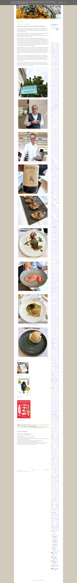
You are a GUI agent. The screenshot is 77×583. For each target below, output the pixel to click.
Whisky (58, 518)
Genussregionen (51, 19)
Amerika (52, 63)
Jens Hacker (53, 252)
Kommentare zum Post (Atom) (25, 471)
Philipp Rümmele (57, 401)
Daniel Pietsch (57, 152)
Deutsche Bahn (55, 160)
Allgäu (58, 61)
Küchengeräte (57, 293)
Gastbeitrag (52, 202)
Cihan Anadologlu (56, 138)
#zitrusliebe (57, 49)
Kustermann (57, 294)
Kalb (58, 275)
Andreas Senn (56, 74)
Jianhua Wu (55, 255)
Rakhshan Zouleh (53, 409)
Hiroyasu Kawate (53, 236)
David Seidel (52, 156)
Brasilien (52, 109)
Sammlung (55, 428)
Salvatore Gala (56, 427)
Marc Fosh (55, 310)
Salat (52, 427)
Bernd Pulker (57, 102)
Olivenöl (56, 383)
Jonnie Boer (57, 266)
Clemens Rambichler (56, 144)
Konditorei (57, 290)
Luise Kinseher (56, 301)
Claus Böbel (55, 141)
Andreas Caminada (56, 69)
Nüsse (58, 379)
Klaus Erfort (54, 285)
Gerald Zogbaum (57, 209)
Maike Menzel (57, 304)
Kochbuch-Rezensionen (25, 19)
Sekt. (58, 445)
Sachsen (58, 426)
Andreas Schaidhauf (54, 73)
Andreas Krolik (53, 72)
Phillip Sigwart (57, 402)
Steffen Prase (57, 469)
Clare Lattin (53, 139)
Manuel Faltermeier (54, 307)
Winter (52, 522)
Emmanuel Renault (54, 172)
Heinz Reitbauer (57, 230)
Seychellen (52, 447)
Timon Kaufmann (56, 493)
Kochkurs (52, 289)
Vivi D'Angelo (57, 510)
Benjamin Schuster (53, 99)
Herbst (58, 234)
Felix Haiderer (53, 183)
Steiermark (54, 471)
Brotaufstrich (53, 110)
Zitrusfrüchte (53, 530)
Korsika (52, 292)
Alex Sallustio (57, 53)
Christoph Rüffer (53, 136)
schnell (58, 432)
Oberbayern (53, 380)
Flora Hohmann (53, 186)
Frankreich (52, 193)
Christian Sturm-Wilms (55, 127)
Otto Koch (57, 389)
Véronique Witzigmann (55, 506)
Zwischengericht (54, 531)
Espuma (54, 176)
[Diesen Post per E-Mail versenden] (31, 426)
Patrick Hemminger (56, 392)
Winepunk (57, 521)
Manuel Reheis (35, 427)
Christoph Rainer (56, 135)
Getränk (55, 211)
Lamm (52, 295)
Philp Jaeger (53, 403)
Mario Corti (57, 320)
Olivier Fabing (53, 386)
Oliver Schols (55, 384)
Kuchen (52, 293)
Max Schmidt (57, 338)
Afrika (57, 52)
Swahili (58, 478)
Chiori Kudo (55, 117)
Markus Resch (53, 324)
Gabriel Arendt (57, 200)
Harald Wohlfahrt (56, 225)
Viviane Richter (53, 511)
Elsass (55, 171)
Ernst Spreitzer (55, 175)
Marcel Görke (57, 311)
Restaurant (41, 427)
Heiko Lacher (57, 228)
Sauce (58, 431)
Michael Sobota (57, 357)
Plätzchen (52, 404)
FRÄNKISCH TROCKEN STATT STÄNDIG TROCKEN (55, 558)
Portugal (58, 404)
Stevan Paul (57, 473)
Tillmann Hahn (53, 491)
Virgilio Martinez (56, 509)
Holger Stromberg (56, 237)
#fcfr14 (58, 43)
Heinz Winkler (53, 231)
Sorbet (55, 459)
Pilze (58, 403)
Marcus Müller (57, 317)
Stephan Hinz (53, 473)
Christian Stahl (57, 126)
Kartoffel (58, 280)
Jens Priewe (57, 253)
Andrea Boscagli (57, 67)
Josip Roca (55, 269)
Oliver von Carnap (56, 385)
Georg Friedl (57, 206)
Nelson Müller (56, 369)
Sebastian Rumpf (53, 444)
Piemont (56, 403)
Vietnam (57, 507)
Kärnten (55, 280)
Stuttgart (52, 476)
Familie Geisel (57, 181)
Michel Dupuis (53, 360)
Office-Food (56, 381)
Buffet (58, 110)
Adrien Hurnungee (53, 52)
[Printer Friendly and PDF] (18, 425)
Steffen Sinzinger (53, 470)
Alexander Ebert (53, 54)
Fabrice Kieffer (53, 181)
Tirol (56, 494)
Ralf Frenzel (53, 410)
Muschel (52, 367)
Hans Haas (55, 219)
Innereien (55, 243)
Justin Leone (57, 274)
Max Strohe (52, 339)
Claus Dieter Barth (56, 142)
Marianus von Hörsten (56, 319)
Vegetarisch (57, 504)
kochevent (57, 288)
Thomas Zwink (57, 490)
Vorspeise (53, 512)
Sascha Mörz (57, 430)
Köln (55, 290)
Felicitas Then (53, 182)
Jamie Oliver (57, 246)
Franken (52, 192)
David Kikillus (57, 155)
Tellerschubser (54, 556)
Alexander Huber (56, 56)
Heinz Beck (52, 230)
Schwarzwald (57, 434)
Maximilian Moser (55, 341)
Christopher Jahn (56, 137)
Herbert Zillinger (53, 234)
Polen (55, 404)
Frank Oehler (53, 191)
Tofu (58, 497)
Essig (56, 176)
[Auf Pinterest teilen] (35, 426)
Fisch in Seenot (19, 375)
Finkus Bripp (57, 184)
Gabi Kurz (52, 200)
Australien (52, 89)
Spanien (52, 460)
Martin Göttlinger (56, 326)
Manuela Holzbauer (53, 309)
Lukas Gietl (57, 302)
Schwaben (52, 434)
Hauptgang (54, 226)
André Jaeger (57, 65)
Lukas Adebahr (53, 302)
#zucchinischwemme (54, 50)
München (39, 427)
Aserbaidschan (53, 86)
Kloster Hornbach (56, 286)
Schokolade (52, 433)
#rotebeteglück (53, 48)
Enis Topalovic (55, 173)
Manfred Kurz (57, 306)
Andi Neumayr (55, 64)
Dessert (52, 159)
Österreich (53, 388)
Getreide (58, 211)
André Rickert (53, 66)
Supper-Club (55, 477)
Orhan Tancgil (57, 386)
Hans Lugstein (57, 221)
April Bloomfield (53, 85)
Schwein (52, 435)
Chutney (52, 138)
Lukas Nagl (53, 303)
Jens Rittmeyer (53, 254)
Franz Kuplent (53, 195)
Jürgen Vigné (53, 273)
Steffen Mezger (53, 469)
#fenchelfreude (53, 44)
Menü (58, 346)
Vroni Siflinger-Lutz (56, 513)
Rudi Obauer (53, 425)
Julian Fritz (53, 271)
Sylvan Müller (55, 479)
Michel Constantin (56, 359)
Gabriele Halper (53, 201)
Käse (52, 281)
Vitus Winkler (53, 510)
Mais (54, 305)
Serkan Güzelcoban (56, 446)
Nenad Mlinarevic (53, 370)
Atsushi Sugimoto (53, 88)
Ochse (54, 381)
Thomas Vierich (57, 489)
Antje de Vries (56, 80)
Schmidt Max (53, 432)
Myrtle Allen (57, 367)
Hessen (58, 235)
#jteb (52, 45)
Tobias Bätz (55, 495)
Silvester (55, 450)
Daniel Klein (53, 152)
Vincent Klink (55, 508)
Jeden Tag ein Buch (54, 251)
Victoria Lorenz (53, 507)
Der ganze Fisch (20, 65)
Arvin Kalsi (57, 85)
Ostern (58, 387)
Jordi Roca (52, 267)
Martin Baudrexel (53, 325)
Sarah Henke (55, 429)
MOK (55, 364)
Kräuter (55, 292)
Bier (53, 105)
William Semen (53, 520)
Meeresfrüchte (53, 343)
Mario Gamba (53, 321)
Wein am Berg (56, 517)
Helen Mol (57, 231)
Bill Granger (56, 105)
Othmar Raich (53, 389)
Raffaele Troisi (55, 407)
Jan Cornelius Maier (54, 247)
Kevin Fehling (53, 283)
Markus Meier (57, 323)
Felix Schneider (57, 183)
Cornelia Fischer (56, 145)
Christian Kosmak (56, 122)
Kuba (58, 292)
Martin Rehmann (57, 328)
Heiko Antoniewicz (56, 227)
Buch (56, 110)
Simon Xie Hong (56, 453)
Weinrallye (52, 518)
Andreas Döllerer (53, 70)
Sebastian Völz (55, 445)
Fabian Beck (55, 178)
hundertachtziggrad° (55, 565)
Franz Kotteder (57, 194)
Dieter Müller (53, 163)
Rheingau (57, 416)
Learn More (60, 2)
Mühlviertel (57, 365)
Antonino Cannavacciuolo (55, 83)
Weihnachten (57, 516)
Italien (52, 244)
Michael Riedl (53, 355)
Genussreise (53, 206)
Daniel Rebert (53, 153)
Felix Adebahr (57, 182)
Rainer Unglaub (57, 408)
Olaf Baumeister (54, 382)
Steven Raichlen (53, 474)
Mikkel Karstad (57, 362)
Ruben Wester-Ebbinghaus (55, 424)
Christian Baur (53, 119)
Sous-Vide (57, 459)
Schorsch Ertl (57, 433)
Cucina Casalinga (55, 568)
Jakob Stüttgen (53, 246)
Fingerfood (53, 184)
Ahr (58, 52)
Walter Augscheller (54, 515)
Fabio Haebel (57, 180)
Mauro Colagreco (55, 337)
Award (56, 89)
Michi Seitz (56, 360)
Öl (58, 381)
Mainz (52, 305)
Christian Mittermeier (56, 124)
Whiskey (55, 518)
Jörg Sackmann (57, 267)
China (52, 117)
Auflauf (58, 88)
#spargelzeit (57, 48)
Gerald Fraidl (53, 209)
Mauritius (55, 336)
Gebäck (52, 203)
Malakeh (58, 305)
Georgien (58, 208)
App (58, 84)
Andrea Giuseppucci (54, 68)
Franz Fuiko (57, 193)
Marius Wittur (57, 322)
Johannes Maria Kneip (56, 263)
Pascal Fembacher (54, 391)
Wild (54, 519)
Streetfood (57, 475)
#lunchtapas (53, 47)
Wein (52, 517)
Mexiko (56, 348)
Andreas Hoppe (56, 71)
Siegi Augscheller (54, 449)
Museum (55, 367)
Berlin (58, 100)
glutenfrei (57, 214)
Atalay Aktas (53, 87)
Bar (54, 92)
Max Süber (56, 339)
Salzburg (52, 428)
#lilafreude (57, 46)
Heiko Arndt (53, 228)
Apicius (57, 84)
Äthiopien (58, 87)
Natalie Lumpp (53, 368)
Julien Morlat (57, 272)
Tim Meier (52, 492)
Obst (52, 381)
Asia (56, 86)
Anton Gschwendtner (54, 81)
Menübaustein (53, 347)
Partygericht (57, 390)
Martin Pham (53, 328)
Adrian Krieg (57, 51)
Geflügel (57, 203)
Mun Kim (52, 366)
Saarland (55, 426)
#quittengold (57, 47)
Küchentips (52, 294)
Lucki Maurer (53, 300)
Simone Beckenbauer (54, 454)
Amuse (55, 63)
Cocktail (52, 145)
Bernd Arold (53, 101)
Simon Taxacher (55, 452)
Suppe (52, 477)
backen (55, 90)
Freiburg (56, 198)
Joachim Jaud (57, 256)
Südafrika (55, 476)
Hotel (56, 238)
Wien (52, 519)
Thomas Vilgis (53, 490)
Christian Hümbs (53, 121)
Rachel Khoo (53, 406)
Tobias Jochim (55, 496)
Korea (58, 291)
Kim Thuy (56, 284)
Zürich (58, 530)
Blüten (55, 107)
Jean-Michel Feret (56, 250)
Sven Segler (55, 478)
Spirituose (57, 460)
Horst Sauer (53, 238)
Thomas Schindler (53, 488)
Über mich (57, 19)
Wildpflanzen (57, 519)
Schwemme (52, 436)
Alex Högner (53, 53)
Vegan (52, 504)
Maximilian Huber (57, 340)
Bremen (56, 109)
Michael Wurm (53, 358)
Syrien (58, 479)
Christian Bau (57, 118)
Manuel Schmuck (56, 308)
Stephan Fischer (56, 472)
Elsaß (58, 171)
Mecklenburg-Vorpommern (54, 342)
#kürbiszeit (52, 46)
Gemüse (53, 204)
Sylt (51, 479)
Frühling (54, 199)
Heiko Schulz (57, 229)
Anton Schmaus (56, 82)
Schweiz (57, 435)
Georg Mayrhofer (53, 207)
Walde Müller (57, 514)
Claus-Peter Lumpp (53, 143)
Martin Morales (57, 327)
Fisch (52, 185)
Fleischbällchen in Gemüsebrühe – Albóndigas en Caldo (55, 538)
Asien (58, 86)
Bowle (58, 108)
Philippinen (52, 402)
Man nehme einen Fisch (29, 65)
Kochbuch (53, 287)
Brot (58, 109)
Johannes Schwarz (54, 264)
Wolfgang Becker (53, 523)
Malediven (52, 306)
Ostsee (58, 388)
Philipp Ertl (55, 400)
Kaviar (58, 282)
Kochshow (56, 289)
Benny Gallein (55, 100)
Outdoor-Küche (53, 390)
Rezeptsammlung (53, 416)
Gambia (58, 201)
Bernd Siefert (53, 103)
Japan (55, 248)
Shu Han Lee (57, 448)
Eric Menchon (55, 174)
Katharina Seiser (54, 282)
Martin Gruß (52, 327)
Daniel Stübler (57, 154)
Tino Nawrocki (53, 494)
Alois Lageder (57, 62)
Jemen (58, 251)
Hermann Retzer (53, 235)
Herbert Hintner (56, 233)
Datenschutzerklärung (20, 21)
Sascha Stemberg (54, 431)
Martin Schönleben (54, 329)
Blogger (43, 580)
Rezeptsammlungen (33, 19)
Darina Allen (53, 155)
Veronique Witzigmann (55, 505)
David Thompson (57, 156)
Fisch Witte (54, 185)
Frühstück (57, 199)
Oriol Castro (55, 387)
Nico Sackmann (55, 371)
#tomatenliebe (53, 49)
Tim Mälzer (57, 491)
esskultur (53, 547)
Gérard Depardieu (54, 210)
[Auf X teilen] (33, 426)
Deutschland (53, 161)
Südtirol (58, 476)
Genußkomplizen (53, 205)
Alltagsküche (53, 62)
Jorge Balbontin (53, 268)
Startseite (18, 19)
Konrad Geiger (53, 291)
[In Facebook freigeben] (34, 426)
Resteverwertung (53, 415)
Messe (56, 347)
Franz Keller (53, 194)
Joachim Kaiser (53, 257)
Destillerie (57, 159)
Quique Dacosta (56, 405)
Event (56, 177)
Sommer (53, 458)
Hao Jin (56, 223)
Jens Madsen (53, 253)
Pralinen (52, 405)
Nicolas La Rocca (56, 372)
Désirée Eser (57, 158)
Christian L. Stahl (53, 123)
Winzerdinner (57, 522)
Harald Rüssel (55, 224)
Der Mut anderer (55, 544)
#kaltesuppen (57, 45)
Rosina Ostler (57, 423)
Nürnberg (55, 379)
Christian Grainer (57, 120)
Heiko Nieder (53, 229)
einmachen (53, 169)
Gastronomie (57, 202)
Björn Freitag (55, 106)
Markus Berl (53, 323)
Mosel (55, 365)
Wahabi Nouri (53, 514)
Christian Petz (53, 125)
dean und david (53, 157)
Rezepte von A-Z (40, 19)
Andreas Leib (57, 72)
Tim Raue (55, 492)
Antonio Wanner (53, 84)
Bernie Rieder (55, 104)
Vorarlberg (57, 511)
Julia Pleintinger (56, 270)
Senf (51, 446)
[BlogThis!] (32, 426)
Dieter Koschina (57, 162)
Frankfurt (57, 192)
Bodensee (55, 108)
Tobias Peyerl (55, 497)
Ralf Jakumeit (57, 410)
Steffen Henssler (56, 468)
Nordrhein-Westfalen (54, 378)
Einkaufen (46, 19)
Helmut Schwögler (54, 232)
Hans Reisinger (53, 222)
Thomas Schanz (56, 487)
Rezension (57, 415)
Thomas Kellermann (54, 486)
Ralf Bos (57, 409)
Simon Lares (55, 451)
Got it (65, 2)
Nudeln (52, 379)
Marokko (58, 324)
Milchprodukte (53, 363)
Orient (52, 387)
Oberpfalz (57, 380)
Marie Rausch (53, 320)
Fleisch (58, 185)
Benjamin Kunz (57, 98)
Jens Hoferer (57, 252)
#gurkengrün (57, 44)
